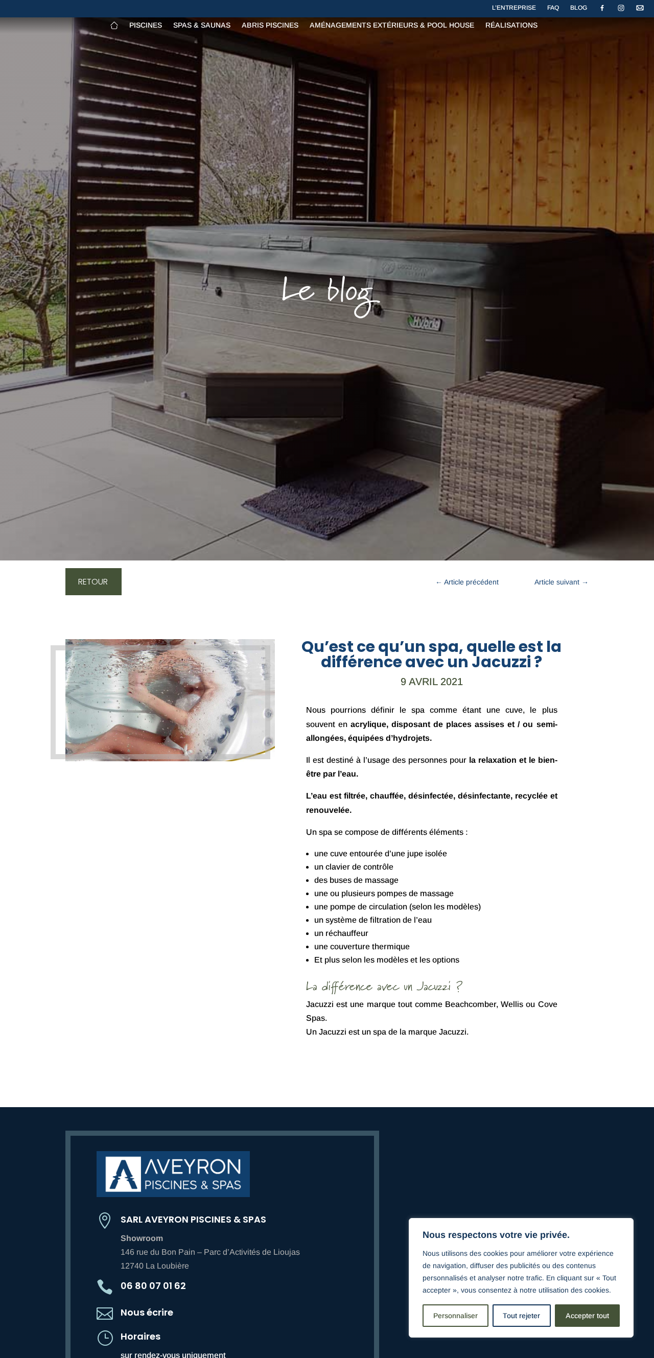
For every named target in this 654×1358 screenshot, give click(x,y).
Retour (93, 582)
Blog (578, 7)
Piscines (145, 25)
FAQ (553, 7)
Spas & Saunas (201, 25)
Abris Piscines (270, 25)
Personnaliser (455, 1316)
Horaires (140, 1336)
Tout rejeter (521, 1316)
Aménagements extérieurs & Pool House (392, 25)
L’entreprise (514, 7)
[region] (521, 1278)
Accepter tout (587, 1316)
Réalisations (511, 25)
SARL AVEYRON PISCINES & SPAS (193, 1219)
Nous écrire (147, 1312)
